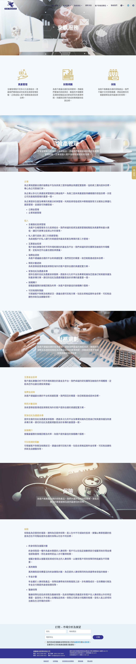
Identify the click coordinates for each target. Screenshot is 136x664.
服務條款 (77, 642)
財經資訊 (77, 5)
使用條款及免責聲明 (68, 661)
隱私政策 (89, 661)
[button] (122, 5)
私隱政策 (86, 642)
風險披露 (80, 661)
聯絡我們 (114, 5)
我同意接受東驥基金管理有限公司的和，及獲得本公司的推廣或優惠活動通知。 (69, 643)
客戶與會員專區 (100, 5)
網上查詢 (134, 172)
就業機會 (55, 661)
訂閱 (98, 637)
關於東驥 (55, 5)
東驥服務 (66, 5)
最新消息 (88, 5)
